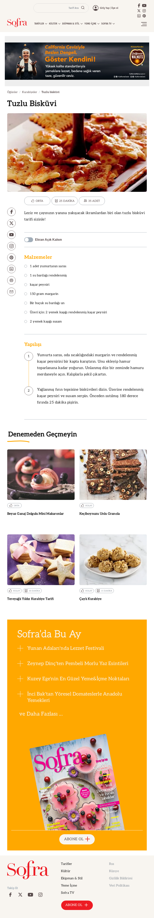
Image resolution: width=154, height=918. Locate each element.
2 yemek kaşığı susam (46, 322)
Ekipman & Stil (71, 878)
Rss (111, 864)
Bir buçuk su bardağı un (47, 303)
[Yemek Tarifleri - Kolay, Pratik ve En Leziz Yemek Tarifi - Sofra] (17, 22)
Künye (114, 871)
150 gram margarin (44, 294)
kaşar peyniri (39, 285)
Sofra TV (67, 893)
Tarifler (66, 864)
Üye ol (114, 8)
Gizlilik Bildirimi (120, 878)
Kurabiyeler (29, 92)
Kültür (65, 871)
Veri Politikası (119, 886)
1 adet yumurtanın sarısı (48, 266)
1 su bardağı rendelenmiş (48, 275)
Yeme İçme (69, 886)
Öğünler (12, 92)
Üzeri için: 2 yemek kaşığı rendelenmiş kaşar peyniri (68, 312)
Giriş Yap (104, 8)
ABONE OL (74, 839)
